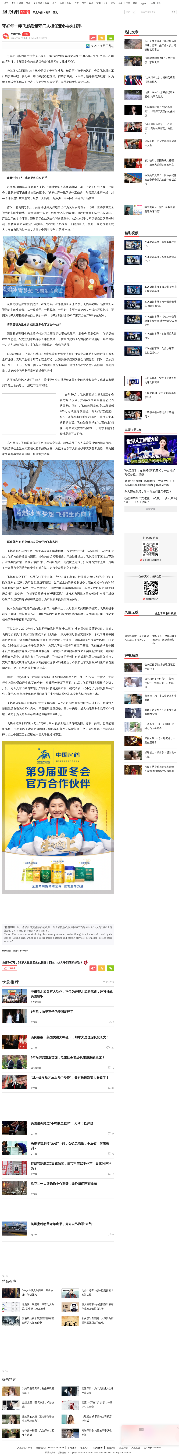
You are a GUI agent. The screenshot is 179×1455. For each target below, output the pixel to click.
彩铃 (168, 613)
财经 (47, 3)
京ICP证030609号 (152, 1447)
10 (113, 1068)
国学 (128, 3)
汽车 (76, 3)
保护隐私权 (98, 1447)
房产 (84, 3)
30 (113, 1088)
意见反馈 (123, 1447)
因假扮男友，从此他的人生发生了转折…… (136, 637)
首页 (6, 3)
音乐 (162, 613)
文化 (106, 3)
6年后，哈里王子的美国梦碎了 (52, 1011)
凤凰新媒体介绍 (24, 1447)
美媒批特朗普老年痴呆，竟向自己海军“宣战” (62, 1224)
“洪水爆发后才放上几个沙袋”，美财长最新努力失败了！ (70, 1077)
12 (113, 1174)
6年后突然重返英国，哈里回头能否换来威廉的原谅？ (68, 1057)
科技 (91, 3)
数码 (135, 3)
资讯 (14, 3)
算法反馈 (110, 982)
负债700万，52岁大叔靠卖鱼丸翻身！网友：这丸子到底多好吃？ (42, 962)
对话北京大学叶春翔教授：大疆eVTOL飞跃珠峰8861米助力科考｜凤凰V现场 (149, 483)
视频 (21, 3)
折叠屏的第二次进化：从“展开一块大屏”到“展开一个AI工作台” (150, 500)
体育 (62, 3)
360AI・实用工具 (100, 45)
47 (113, 1133)
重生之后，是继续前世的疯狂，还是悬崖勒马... (164, 639)
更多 (143, 3)
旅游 (113, 3)
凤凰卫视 (38, 3)
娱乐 (54, 3)
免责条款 (111, 1447)
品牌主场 (16, 34)
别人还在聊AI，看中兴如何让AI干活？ (148, 491)
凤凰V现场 (132, 430)
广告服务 (72, 1447)
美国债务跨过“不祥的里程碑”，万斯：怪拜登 (62, 1123)
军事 (98, 3)
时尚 (69, 3)
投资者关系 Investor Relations (50, 1447)
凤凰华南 (38, 12)
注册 (153, 3)
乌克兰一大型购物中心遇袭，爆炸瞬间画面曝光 (64, 1183)
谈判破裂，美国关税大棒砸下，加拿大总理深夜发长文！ (70, 1037)
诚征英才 (84, 1447)
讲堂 (157, 613)
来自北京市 (29, 37)
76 (113, 1154)
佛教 (121, 3)
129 (112, 1047)
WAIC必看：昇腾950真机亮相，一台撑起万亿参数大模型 (149, 472)
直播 (28, 3)
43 (113, 1234)
